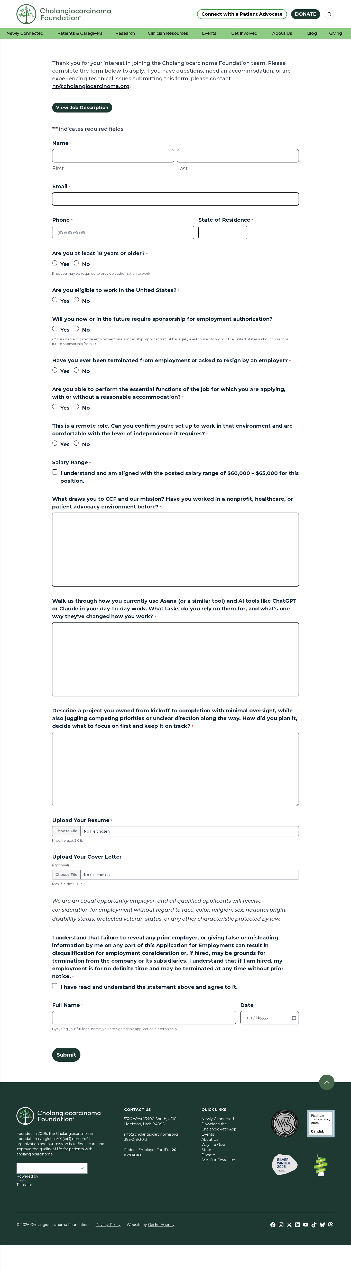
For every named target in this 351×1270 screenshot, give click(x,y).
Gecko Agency (161, 1224)
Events (207, 1134)
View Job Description (82, 107)
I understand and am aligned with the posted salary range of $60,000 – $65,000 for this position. (179, 477)
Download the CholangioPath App (218, 1126)
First (58, 168)
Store (206, 1149)
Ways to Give (213, 1144)
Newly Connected (217, 1119)
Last (182, 168)
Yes (65, 264)
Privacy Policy (108, 1224)
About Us (209, 1139)
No (86, 264)
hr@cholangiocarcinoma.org (91, 86)
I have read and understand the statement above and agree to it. (149, 987)
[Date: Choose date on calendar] (294, 1018)
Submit (66, 1055)
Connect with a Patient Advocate (242, 14)
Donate (208, 1155)
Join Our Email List (218, 1160)
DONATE (305, 14)
